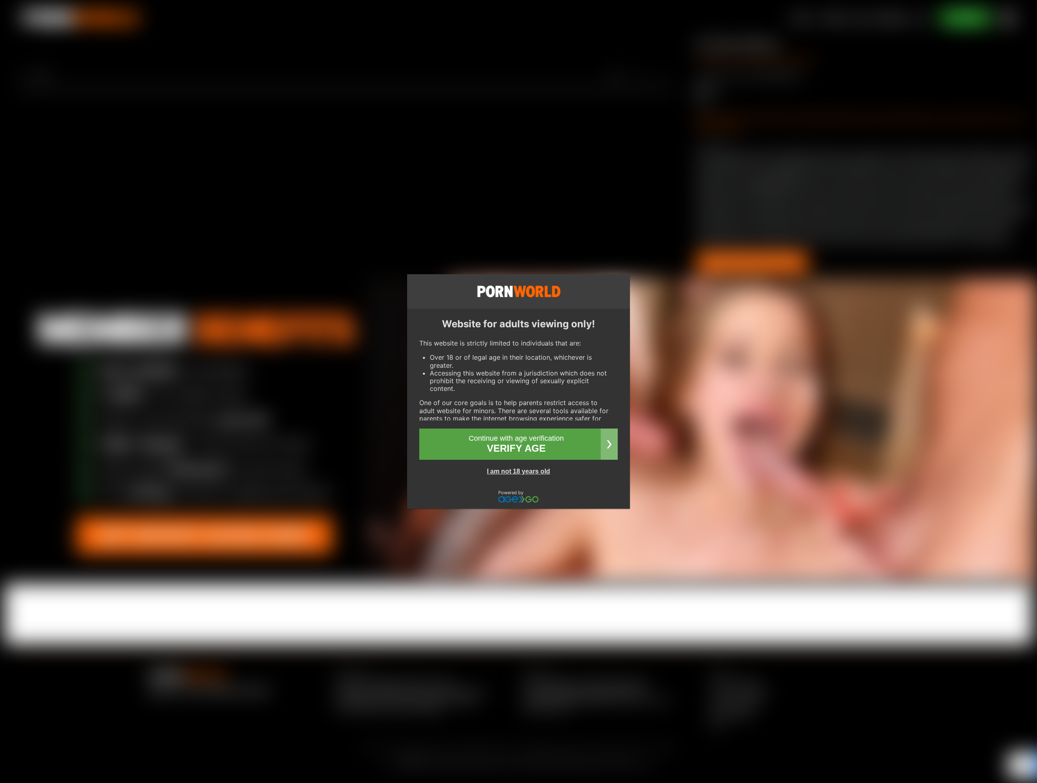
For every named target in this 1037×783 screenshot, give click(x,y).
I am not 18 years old (518, 471)
